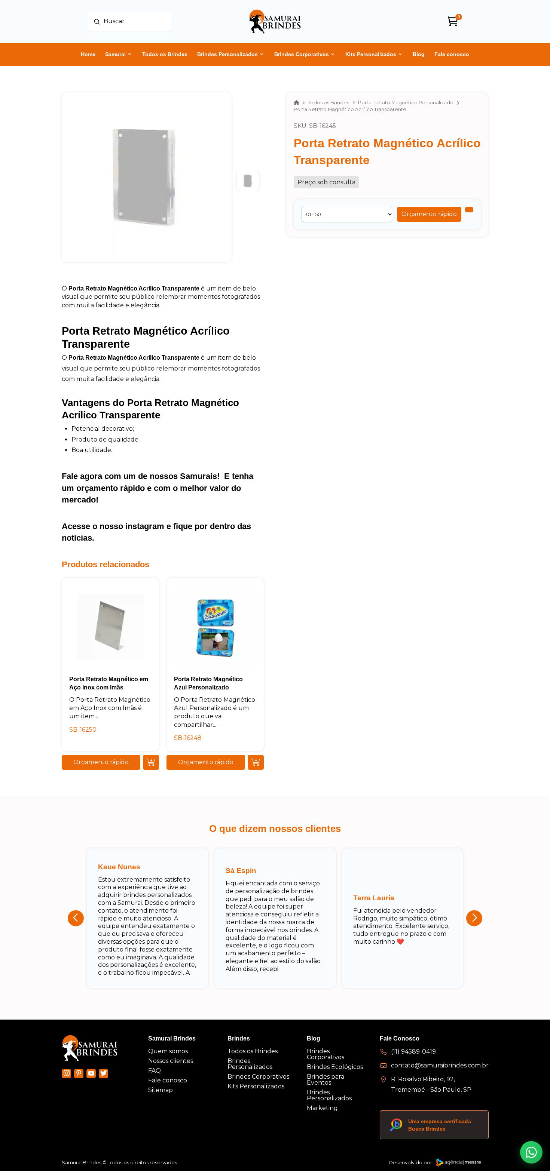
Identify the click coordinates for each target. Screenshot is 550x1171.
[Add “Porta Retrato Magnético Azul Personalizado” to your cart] (256, 762)
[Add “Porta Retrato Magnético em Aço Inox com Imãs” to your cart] (151, 762)
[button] (429, 214)
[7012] (469, 209)
